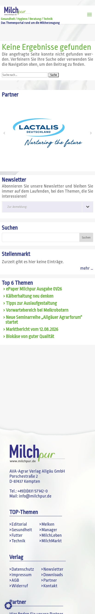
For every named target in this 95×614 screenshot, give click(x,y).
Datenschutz (23, 569)
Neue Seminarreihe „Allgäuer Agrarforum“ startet (44, 320)
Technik (18, 540)
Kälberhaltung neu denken (29, 296)
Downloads (53, 574)
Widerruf (20, 585)
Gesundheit (22, 529)
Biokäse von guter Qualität (30, 336)
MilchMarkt (52, 540)
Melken (48, 524)
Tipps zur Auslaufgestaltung (31, 303)
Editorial (19, 524)
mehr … (86, 268)
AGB (15, 580)
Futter (17, 535)
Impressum (22, 574)
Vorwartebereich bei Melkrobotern (37, 310)
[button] (4, 133)
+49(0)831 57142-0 (33, 491)
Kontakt (50, 585)
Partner (50, 580)
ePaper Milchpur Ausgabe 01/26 (34, 289)
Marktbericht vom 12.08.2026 (32, 329)
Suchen (10, 228)
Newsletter (53, 569)
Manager (49, 529)
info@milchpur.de (35, 496)
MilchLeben (52, 535)
